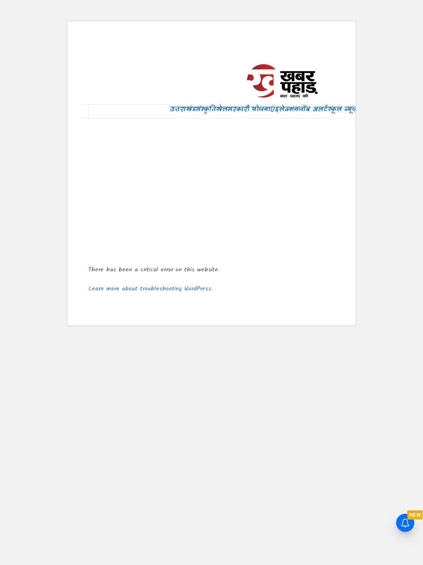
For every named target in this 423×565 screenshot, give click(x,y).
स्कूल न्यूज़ (342, 109)
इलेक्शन (286, 109)
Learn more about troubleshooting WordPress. (150, 288)
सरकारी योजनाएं (251, 109)
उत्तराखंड (182, 109)
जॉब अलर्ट (313, 109)
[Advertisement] (211, 187)
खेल (221, 109)
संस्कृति (205, 109)
